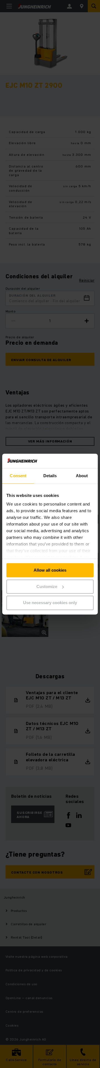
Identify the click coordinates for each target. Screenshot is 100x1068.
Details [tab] (50, 475)
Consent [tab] (18, 475)
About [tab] (82, 475)
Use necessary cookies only (50, 603)
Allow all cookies (50, 570)
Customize (46, 586)
